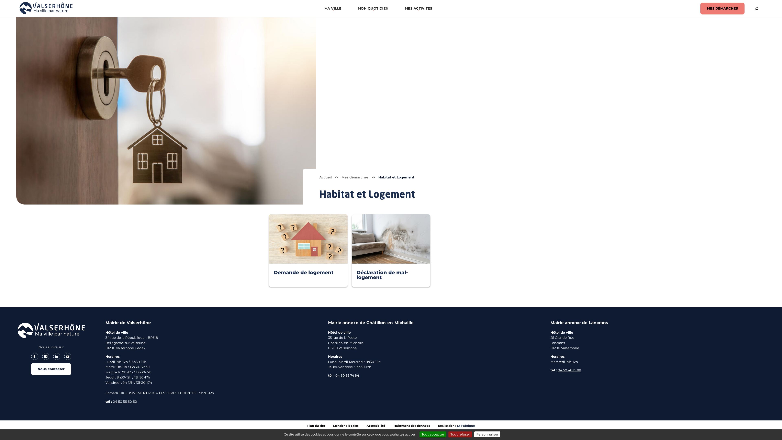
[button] (333, 8)
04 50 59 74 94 (347, 375)
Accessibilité (376, 426)
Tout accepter (433, 434)
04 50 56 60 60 (125, 402)
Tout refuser (460, 434)
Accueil (325, 177)
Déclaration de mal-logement (382, 275)
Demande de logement (304, 272)
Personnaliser (487, 434)
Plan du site (316, 426)
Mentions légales (345, 426)
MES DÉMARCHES (722, 8)
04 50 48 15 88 (569, 370)
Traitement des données (411, 426)
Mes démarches (355, 177)
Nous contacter (51, 369)
